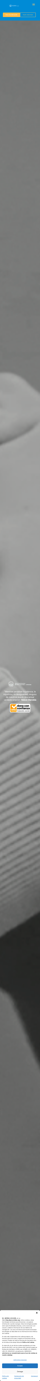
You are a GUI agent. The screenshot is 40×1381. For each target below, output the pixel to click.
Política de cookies (5, 1377)
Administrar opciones (20, 1360)
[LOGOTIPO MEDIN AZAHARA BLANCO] (14, 5)
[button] (37, 1313)
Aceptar (20, 1366)
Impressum (34, 1376)
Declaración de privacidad (19, 1377)
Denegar (20, 1371)
